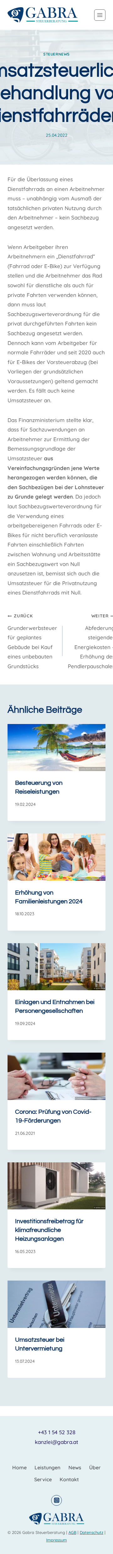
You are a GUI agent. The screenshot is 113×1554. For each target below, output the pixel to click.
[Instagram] (56, 1500)
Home (19, 1467)
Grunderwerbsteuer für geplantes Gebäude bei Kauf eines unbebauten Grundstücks (32, 641)
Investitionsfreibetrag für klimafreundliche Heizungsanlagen (49, 1230)
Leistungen (47, 1467)
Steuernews (56, 54)
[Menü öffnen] (99, 15)
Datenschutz (91, 1532)
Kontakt (69, 1479)
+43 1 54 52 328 (56, 1432)
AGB (72, 1532)
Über (95, 1467)
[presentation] (56, 747)
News (74, 1467)
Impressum (56, 1539)
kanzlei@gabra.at (56, 1442)
